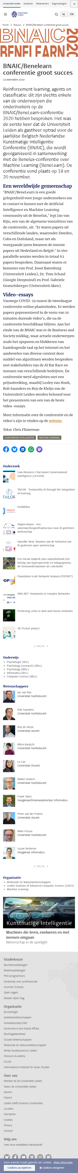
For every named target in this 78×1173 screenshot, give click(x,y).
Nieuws (17, 24)
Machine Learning (17, 889)
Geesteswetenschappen (17, 1017)
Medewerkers (42, 3)
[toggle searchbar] (56, 14)
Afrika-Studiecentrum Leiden (20, 1050)
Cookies (8, 1120)
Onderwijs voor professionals (20, 981)
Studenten (28, 3)
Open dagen (11, 992)
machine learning (49, 437)
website (55, 421)
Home (5, 24)
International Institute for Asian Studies (26, 1067)
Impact (8, 1097)
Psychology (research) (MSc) (24, 666)
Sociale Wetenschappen (18, 1040)
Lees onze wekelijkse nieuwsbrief (23, 1145)
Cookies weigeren (53, 1168)
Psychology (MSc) (18, 669)
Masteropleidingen (14, 970)
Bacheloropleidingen (15, 965)
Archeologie (11, 1012)
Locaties (8, 1109)
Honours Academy (14, 1056)
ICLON (7, 1062)
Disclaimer (10, 1114)
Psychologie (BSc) (18, 662)
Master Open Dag (14, 998)
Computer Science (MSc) (22, 676)
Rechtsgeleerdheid (14, 1034)
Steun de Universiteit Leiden (20, 1086)
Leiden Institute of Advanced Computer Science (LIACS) (40, 886)
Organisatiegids (59, 3)
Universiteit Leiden (11, 3)
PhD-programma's (14, 976)
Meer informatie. (63, 1162)
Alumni (8, 1092)
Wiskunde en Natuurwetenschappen (29, 882)
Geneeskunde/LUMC (15, 1023)
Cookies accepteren (19, 1168)
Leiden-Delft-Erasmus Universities (23, 1103)
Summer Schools (13, 987)
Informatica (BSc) (17, 673)
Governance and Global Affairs (21, 1028)
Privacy (8, 1125)
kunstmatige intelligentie (19, 437)
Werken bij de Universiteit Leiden (23, 1081)
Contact (8, 1131)
